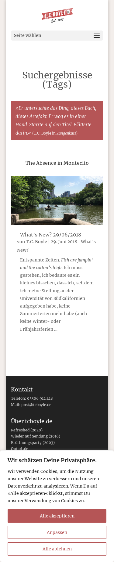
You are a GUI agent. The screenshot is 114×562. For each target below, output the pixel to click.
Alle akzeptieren (57, 516)
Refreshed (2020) (27, 430)
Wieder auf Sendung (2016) (35, 436)
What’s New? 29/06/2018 (50, 235)
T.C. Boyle (36, 241)
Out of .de (19, 448)
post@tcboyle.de (36, 404)
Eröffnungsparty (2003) (33, 442)
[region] (57, 506)
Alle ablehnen (57, 549)
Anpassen (57, 532)
